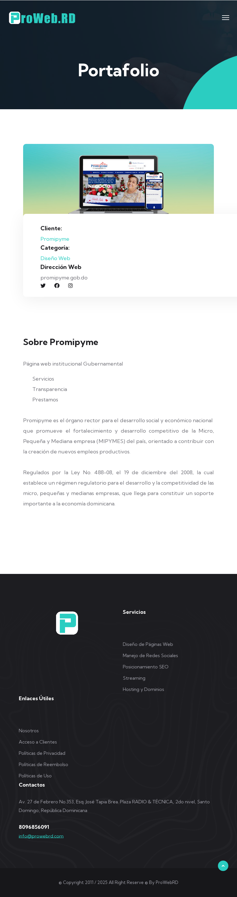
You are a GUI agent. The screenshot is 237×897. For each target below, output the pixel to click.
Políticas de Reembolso (43, 764)
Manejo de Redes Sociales (150, 655)
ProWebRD (167, 882)
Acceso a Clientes (38, 742)
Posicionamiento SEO (146, 667)
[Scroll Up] (223, 866)
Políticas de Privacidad (42, 753)
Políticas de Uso (35, 776)
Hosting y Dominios (143, 689)
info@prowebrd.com (41, 836)
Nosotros (29, 730)
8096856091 (34, 827)
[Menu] (225, 17)
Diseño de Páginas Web (148, 644)
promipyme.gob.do (64, 277)
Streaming (134, 678)
